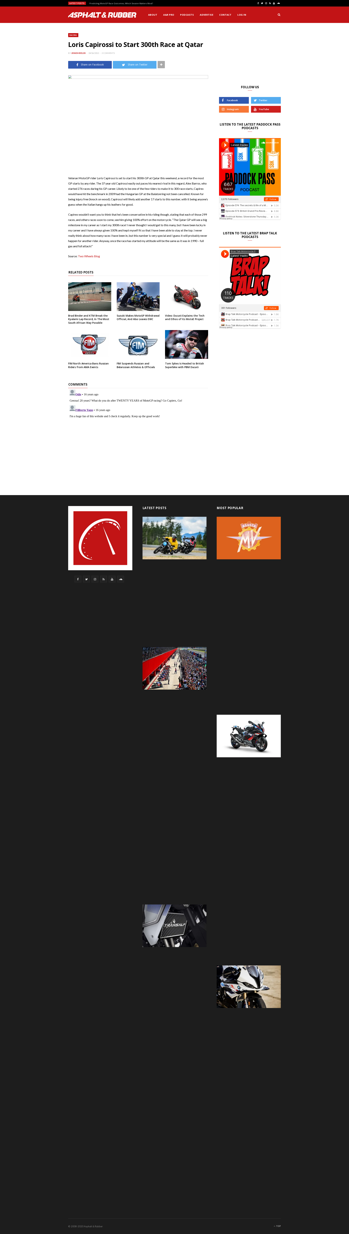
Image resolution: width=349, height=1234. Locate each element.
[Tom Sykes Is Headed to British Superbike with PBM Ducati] (186, 344)
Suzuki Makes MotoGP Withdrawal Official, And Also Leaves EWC (138, 317)
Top (278, 1226)
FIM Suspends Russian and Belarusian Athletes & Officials (136, 365)
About (152, 14)
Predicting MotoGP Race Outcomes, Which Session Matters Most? (121, 3)
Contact (225, 14)
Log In (241, 14)
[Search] (279, 15)
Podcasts (187, 14)
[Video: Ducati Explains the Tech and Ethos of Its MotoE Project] (186, 296)
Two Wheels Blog (89, 256)
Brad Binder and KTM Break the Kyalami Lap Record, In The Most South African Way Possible (88, 319)
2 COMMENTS (108, 53)
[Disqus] (138, 433)
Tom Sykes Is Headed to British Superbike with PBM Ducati (184, 365)
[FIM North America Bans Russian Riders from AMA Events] (89, 344)
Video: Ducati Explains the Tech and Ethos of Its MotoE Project (184, 317)
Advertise (206, 14)
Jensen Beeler (78, 53)
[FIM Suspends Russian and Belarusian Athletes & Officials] (138, 344)
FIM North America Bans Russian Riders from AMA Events (88, 365)
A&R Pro (168, 14)
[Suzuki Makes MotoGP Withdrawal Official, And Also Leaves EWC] (138, 296)
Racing (73, 35)
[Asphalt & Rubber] (102, 15)
